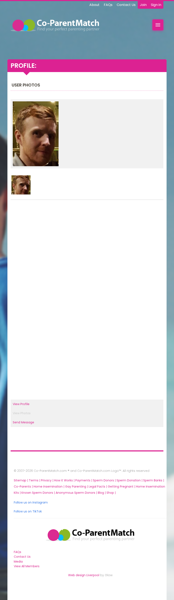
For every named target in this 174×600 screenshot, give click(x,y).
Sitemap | (21, 480)
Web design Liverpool (83, 575)
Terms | (35, 480)
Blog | (102, 493)
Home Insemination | (49, 486)
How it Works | (64, 480)
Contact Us (126, 4)
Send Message (23, 422)
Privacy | (47, 480)
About (94, 4)
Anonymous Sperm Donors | (77, 493)
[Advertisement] (87, 250)
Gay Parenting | (77, 486)
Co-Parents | (24, 486)
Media (18, 561)
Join (143, 4)
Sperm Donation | (129, 480)
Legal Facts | (98, 486)
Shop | (111, 493)
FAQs (108, 4)
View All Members (26, 566)
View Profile (21, 404)
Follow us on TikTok (28, 511)
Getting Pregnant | (122, 486)
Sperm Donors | (104, 480)
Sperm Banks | (153, 480)
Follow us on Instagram (31, 502)
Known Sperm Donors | (38, 493)
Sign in (156, 4)
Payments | (84, 480)
